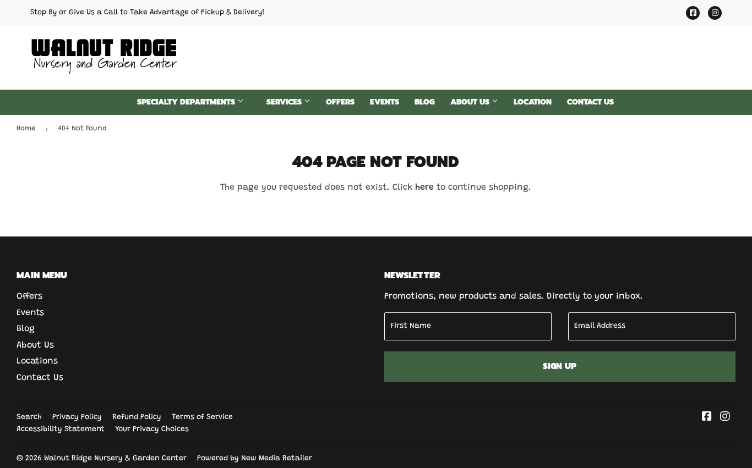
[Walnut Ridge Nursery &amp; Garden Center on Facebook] (707, 418)
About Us (471, 102)
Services (285, 102)
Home (26, 128)
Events (384, 102)
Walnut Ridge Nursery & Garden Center (115, 459)
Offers (340, 102)
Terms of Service (202, 417)
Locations (37, 361)
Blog (425, 102)
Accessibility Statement (61, 429)
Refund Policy (136, 417)
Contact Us (590, 102)
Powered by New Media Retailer (254, 459)
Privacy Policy (77, 417)
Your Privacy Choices (152, 429)
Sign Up (559, 366)
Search (29, 417)
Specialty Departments (187, 102)
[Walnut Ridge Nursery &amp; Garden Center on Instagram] (725, 418)
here (424, 187)
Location (533, 102)
